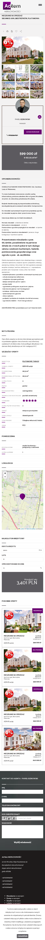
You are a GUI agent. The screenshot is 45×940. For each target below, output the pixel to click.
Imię (3, 788)
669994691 (13, 135)
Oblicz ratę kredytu (30, 162)
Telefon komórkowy (11, 805)
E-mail (4, 797)
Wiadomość (7, 823)
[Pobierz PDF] (12, 31)
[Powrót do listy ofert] (3, 31)
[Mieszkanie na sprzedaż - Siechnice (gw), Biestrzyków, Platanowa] (22, 627)
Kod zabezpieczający (11, 814)
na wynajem (15, 896)
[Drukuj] (7, 31)
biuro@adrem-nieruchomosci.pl (12, 865)
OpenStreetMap (31, 529)
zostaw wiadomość (32, 132)
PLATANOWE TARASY (30, 361)
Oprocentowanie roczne (13, 564)
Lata (4, 555)
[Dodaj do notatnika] (16, 31)
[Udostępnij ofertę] (21, 31)
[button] (22, 496)
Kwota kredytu (9, 546)
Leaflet (22, 529)
